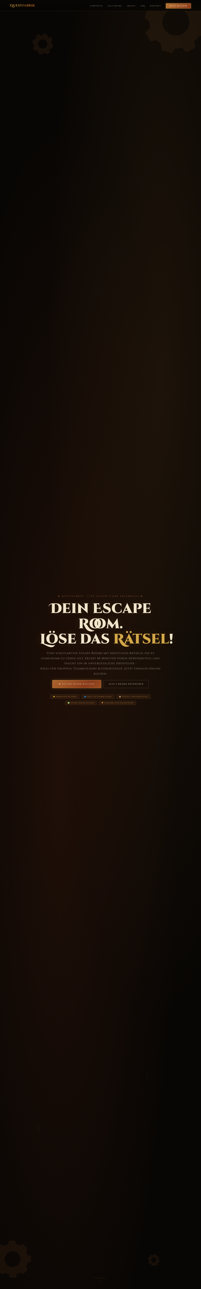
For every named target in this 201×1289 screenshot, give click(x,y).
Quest (22, 5)
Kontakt (155, 6)
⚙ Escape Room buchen (77, 684)
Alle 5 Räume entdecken (126, 684)
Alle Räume (115, 6)
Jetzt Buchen (178, 6)
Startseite (96, 6)
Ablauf (131, 6)
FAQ (143, 6)
